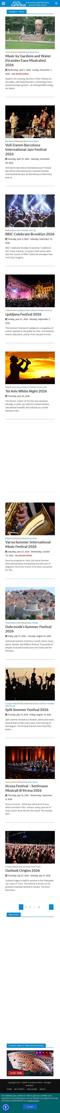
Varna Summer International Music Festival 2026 (28, 544)
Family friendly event (20, 704)
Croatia (8, 623)
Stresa (35, 782)
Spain (36, 141)
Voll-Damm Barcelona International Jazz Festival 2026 (26, 149)
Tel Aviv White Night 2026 (26, 391)
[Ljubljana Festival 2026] (30, 290)
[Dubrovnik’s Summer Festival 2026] (30, 603)
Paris (37, 52)
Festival (20, 52)
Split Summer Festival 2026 (26, 709)
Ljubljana (21, 311)
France (26, 52)
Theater (35, 623)
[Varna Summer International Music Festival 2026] (30, 518)
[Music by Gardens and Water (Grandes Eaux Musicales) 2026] (30, 32)
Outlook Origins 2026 (22, 870)
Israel (14, 387)
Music (32, 52)
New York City (30, 230)
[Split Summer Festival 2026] (30, 684)
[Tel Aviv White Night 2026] (30, 367)
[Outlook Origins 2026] (30, 847)
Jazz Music (24, 141)
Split (7, 706)
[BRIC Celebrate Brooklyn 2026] (30, 210)
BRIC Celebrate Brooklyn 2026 (29, 234)
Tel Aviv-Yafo (42, 387)
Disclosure (32, 1089)
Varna (34, 539)
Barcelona (9, 141)
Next (51, 907)
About (42, 1089)
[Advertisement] (30, 457)
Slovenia (48, 311)
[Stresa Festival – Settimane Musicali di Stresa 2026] (30, 762)
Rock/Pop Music (29, 867)
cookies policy (33, 1100)
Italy (25, 782)
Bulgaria (8, 539)
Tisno (38, 867)
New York (20, 230)
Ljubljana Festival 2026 (23, 314)
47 (39, 907)
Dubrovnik (16, 623)
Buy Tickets (19, 1089)
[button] (6, 1107)
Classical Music (11, 52)
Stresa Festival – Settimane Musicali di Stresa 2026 (26, 788)
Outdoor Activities (37, 311)
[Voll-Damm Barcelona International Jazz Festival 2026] (30, 121)
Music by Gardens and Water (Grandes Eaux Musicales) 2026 (28, 60)
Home (9, 1089)
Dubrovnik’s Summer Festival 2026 (28, 629)
